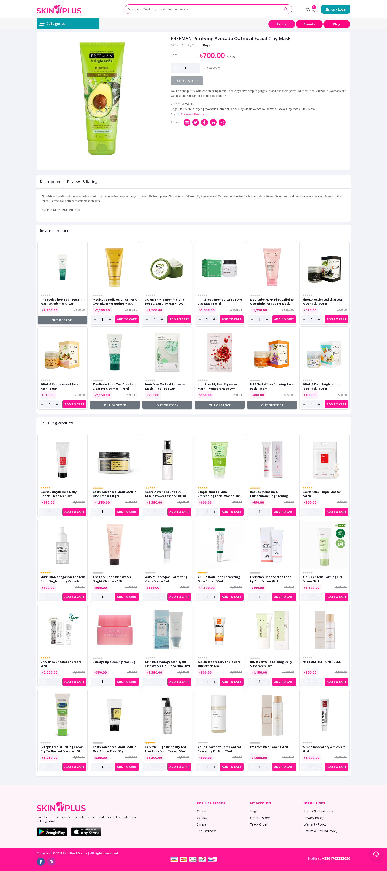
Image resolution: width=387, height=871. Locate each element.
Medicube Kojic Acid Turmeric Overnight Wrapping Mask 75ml (115, 301)
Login (254, 811)
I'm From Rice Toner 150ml (269, 747)
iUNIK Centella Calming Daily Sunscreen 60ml (271, 664)
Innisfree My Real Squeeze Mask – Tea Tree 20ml (165, 386)
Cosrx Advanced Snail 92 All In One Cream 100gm (115, 494)
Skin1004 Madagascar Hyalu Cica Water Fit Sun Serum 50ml (167, 664)
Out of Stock (187, 81)
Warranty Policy (315, 824)
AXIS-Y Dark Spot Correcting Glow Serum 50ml (219, 579)
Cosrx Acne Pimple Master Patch (321, 494)
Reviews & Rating (82, 181)
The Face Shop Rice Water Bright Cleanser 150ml (112, 579)
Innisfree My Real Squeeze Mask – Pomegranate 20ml (217, 386)
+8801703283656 (336, 858)
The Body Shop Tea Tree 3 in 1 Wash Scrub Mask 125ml (62, 301)
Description (50, 181)
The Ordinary (206, 831)
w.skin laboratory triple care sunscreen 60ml (219, 664)
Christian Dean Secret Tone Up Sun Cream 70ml (270, 579)
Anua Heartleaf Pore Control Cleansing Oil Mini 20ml (219, 749)
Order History (260, 818)
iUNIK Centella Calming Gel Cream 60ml (322, 579)
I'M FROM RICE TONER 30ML (321, 662)
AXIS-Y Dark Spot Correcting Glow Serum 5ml (166, 579)
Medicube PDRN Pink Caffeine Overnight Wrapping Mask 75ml (272, 301)
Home (281, 24)
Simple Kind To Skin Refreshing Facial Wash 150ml (219, 494)
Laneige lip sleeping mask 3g (114, 662)
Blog (336, 24)
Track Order (258, 824)
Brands (309, 24)
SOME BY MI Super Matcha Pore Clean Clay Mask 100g (164, 301)
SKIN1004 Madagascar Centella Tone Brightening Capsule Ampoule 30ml (63, 579)
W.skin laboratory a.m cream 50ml (323, 749)
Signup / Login (335, 9)
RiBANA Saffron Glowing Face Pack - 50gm (271, 386)
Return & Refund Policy (320, 831)
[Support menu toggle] (376, 854)
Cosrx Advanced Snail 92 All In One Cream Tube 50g (115, 749)
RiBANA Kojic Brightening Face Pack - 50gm (321, 386)
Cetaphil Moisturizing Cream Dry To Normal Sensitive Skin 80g (62, 749)
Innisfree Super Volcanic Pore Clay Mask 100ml (220, 301)
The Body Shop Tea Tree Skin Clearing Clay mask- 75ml (114, 386)
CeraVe (202, 811)
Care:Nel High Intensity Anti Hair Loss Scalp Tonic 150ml (166, 749)
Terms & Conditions (318, 811)
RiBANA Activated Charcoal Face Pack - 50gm (322, 301)
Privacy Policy (313, 818)
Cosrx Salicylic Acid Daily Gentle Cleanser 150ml (58, 494)
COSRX (202, 818)
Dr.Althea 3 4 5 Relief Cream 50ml (60, 664)
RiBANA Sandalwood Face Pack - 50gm (59, 386)
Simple (201, 824)
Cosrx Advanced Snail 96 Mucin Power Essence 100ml (165, 494)
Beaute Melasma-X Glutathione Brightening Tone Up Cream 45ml (269, 494)
